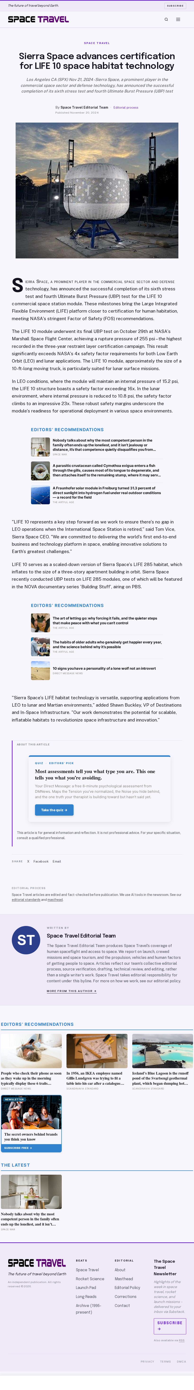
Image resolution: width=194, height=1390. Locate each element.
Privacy (147, 1361)
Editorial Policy (127, 1288)
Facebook (41, 861)
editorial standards (26, 900)
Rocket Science (90, 1279)
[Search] (166, 19)
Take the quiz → (54, 810)
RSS (182, 1340)
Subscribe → (170, 1326)
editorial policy (167, 981)
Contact (122, 1306)
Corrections (126, 1297)
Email (57, 861)
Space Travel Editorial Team (84, 107)
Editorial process (126, 107)
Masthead (124, 1279)
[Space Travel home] (38, 19)
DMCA (181, 1361)
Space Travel (87, 1270)
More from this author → (72, 991)
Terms (165, 1361)
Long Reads (86, 1297)
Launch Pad (86, 1288)
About (120, 1270)
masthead (55, 900)
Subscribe (175, 5)
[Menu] (178, 19)
